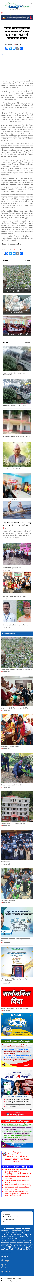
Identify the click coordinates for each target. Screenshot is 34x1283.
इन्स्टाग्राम (7, 1271)
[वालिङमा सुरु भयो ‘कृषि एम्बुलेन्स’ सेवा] (17, 555)
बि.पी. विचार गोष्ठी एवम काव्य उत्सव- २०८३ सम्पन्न (14, 596)
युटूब (6, 1264)
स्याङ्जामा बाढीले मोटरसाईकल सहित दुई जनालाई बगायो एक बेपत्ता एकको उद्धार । (17, 524)
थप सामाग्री (27, 260)
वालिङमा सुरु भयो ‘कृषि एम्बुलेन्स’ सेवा (12, 568)
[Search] (32, 3)
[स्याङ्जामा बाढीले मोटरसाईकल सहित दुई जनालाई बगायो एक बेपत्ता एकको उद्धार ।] (17, 511)
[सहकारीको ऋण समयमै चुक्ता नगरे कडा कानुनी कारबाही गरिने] (17, 304)
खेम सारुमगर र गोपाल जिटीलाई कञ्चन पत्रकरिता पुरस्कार (16, 625)
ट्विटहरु (6, 1268)
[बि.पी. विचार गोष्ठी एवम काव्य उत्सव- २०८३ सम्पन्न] (17, 583)
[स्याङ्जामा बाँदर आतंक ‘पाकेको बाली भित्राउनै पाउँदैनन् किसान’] (17, 279)
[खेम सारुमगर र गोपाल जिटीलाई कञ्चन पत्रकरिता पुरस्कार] (17, 612)
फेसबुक (7, 1261)
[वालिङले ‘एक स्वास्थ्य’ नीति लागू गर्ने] (17, 326)
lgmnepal (18, 1281)
